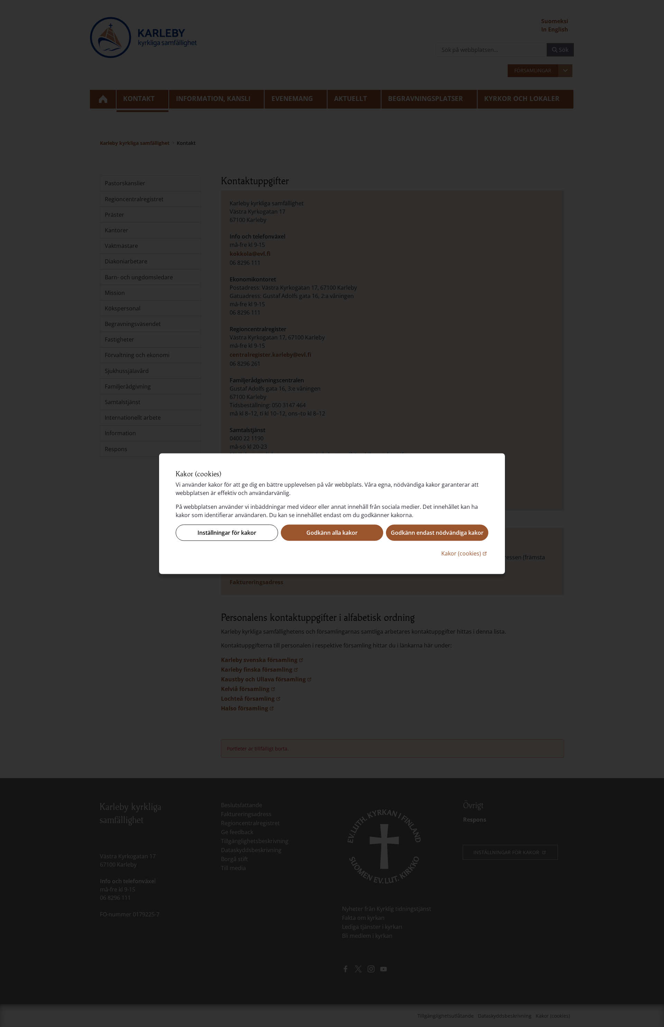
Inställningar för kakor (226, 532)
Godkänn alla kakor (332, 532)
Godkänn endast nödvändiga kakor (437, 532)
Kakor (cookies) (464, 553)
